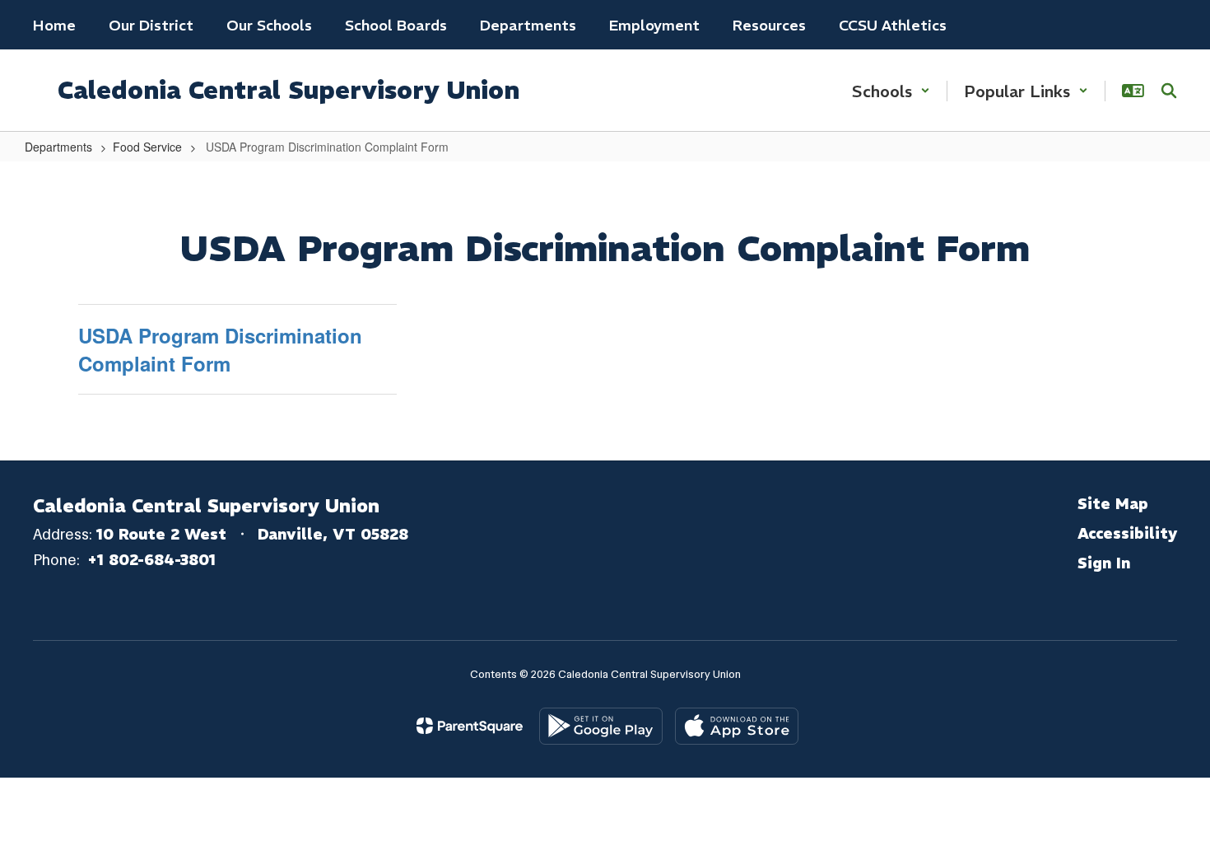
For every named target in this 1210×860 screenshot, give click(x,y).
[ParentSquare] (469, 725)
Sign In (1103, 563)
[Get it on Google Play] (601, 726)
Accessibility (1127, 533)
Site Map (1112, 503)
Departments (58, 146)
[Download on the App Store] (736, 726)
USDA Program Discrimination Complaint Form (220, 349)
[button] (891, 91)
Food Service (147, 146)
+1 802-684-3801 (151, 559)
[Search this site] (1169, 90)
